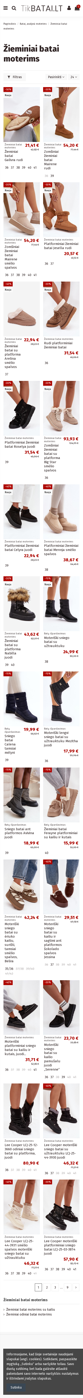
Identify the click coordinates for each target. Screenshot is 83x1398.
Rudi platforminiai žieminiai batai (58, 345)
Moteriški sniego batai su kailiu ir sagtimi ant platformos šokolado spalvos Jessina (53, 940)
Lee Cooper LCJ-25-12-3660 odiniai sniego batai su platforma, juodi (21, 1151)
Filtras (17, 77)
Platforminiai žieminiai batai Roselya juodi (22, 444)
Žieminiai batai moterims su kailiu (30, 1310)
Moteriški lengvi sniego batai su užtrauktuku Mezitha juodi (61, 739)
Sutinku (16, 1387)
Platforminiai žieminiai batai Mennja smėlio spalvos (61, 550)
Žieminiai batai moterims (25, 1300)
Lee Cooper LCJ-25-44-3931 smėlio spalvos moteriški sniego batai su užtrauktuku (19, 1249)
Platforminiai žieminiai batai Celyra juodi (22, 548)
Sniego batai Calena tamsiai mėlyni (10, 744)
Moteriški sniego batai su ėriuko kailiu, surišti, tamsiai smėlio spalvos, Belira (12, 942)
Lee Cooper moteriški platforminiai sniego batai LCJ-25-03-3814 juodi (60, 1247)
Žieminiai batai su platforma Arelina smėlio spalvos (13, 356)
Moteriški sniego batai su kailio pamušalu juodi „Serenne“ (52, 1057)
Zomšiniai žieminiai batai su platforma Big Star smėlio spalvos (52, 457)
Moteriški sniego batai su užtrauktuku (56, 642)
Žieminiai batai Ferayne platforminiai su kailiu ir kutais (60, 833)
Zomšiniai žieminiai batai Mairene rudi (51, 160)
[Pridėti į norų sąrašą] (36, 94)
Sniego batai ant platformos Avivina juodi (19, 833)
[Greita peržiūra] (36, 102)
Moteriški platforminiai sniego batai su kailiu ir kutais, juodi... (20, 1047)
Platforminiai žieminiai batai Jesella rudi (61, 246)
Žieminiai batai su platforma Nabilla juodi (13, 649)
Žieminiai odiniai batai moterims (29, 1314)
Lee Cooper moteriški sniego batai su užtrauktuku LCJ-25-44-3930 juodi (60, 1151)
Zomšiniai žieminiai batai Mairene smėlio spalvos (12, 257)
